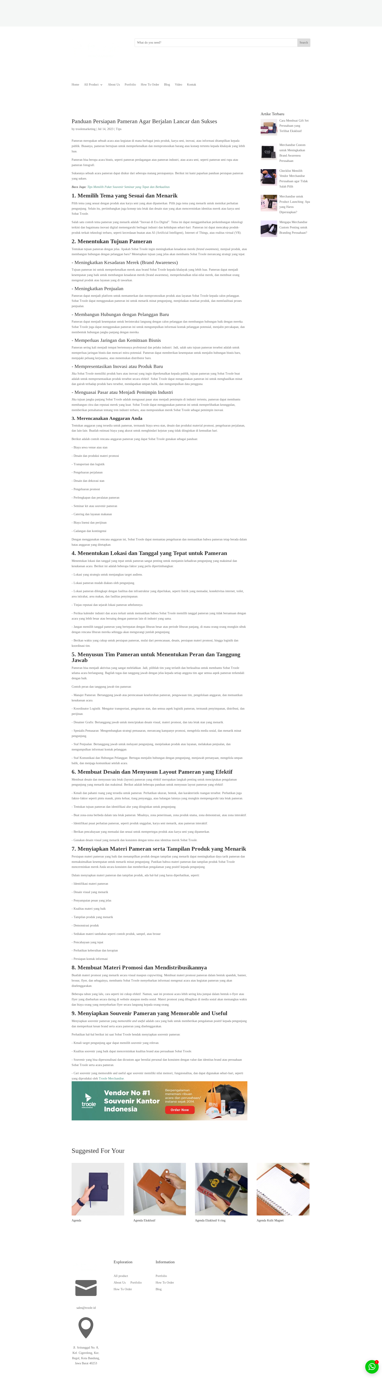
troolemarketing (86, 129)
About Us (114, 84)
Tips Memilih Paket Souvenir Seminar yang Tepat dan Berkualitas (128, 187)
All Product (91, 84)
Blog (167, 84)
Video (178, 84)
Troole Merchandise (111, 1078)
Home (75, 84)
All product (121, 1276)
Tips (118, 129)
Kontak (191, 84)
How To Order (150, 84)
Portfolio (130, 84)
